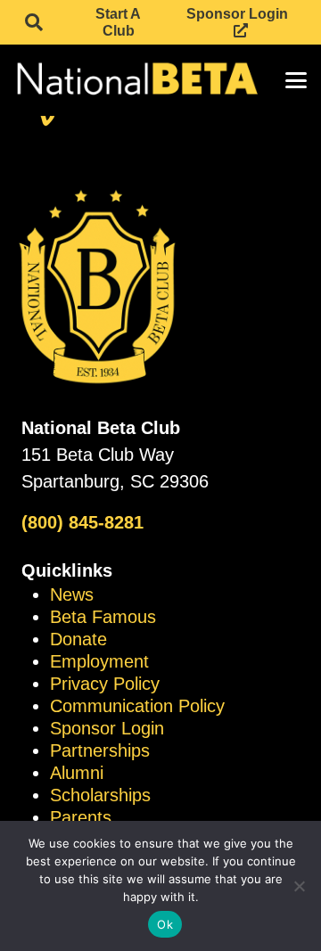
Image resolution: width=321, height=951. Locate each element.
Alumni (76, 773)
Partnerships (100, 750)
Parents (80, 817)
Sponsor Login (107, 728)
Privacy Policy (105, 683)
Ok (165, 924)
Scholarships (100, 795)
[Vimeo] (46, 118)
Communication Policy (137, 706)
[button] (34, 22)
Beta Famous (103, 617)
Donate (78, 639)
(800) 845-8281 (82, 522)
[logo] (136, 80)
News (72, 594)
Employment (99, 661)
